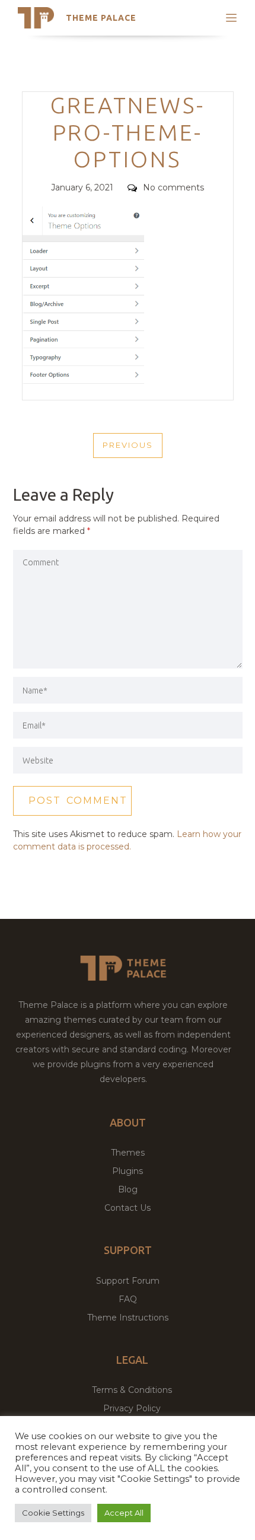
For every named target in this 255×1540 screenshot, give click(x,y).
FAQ (128, 1299)
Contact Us (127, 1207)
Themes (128, 1152)
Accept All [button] (124, 1512)
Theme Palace (101, 18)
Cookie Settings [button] (53, 1512)
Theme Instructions (127, 1317)
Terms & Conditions (132, 1390)
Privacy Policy (132, 1408)
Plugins (127, 1171)
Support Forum (128, 1280)
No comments (173, 187)
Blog (128, 1189)
